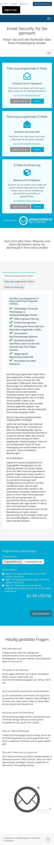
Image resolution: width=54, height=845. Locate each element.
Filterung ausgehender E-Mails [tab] (19, 281)
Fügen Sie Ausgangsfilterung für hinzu (25, 575)
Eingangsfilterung (12, 561)
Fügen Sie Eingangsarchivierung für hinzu (27, 581)
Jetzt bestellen (41, 613)
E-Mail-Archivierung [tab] (13, 287)
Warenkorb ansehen (42, 4)
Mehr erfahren (20, 101)
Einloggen (13, 4)
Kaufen (37, 101)
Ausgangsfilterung (33, 561)
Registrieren (24, 4)
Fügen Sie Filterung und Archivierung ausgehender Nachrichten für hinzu (28, 588)
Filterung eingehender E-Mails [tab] (19, 275)
